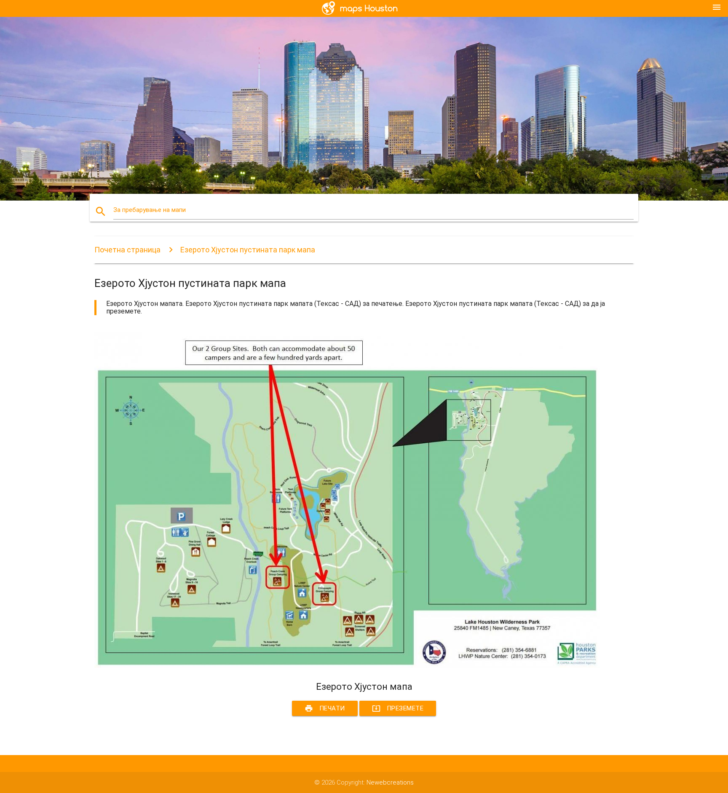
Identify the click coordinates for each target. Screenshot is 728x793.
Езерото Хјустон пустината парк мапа (247, 249)
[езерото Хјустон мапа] (347, 666)
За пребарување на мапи (149, 210)
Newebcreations (390, 782)
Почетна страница (127, 249)
